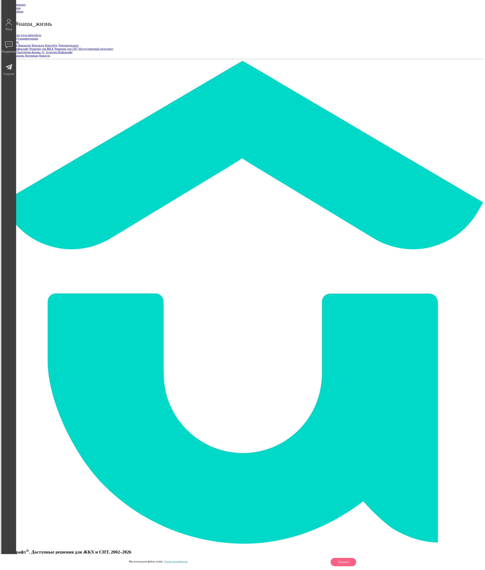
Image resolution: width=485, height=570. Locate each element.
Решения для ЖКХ (41, 48)
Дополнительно (68, 45)
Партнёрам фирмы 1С (30, 52)
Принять (343, 562)
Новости (44, 55)
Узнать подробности (176, 561)
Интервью (31, 55)
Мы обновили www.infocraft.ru (21, 35)
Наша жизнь (16, 55)
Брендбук (51, 45)
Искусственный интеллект (96, 48)
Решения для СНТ (66, 48)
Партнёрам (16, 11)
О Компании (17, 4)
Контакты (38, 45)
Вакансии (24, 45)
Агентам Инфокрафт (59, 52)
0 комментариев (27, 38)
